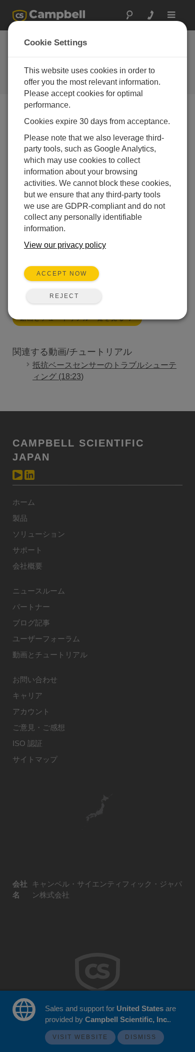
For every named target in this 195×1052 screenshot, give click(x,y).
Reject (64, 296)
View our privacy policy (65, 245)
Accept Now (61, 273)
